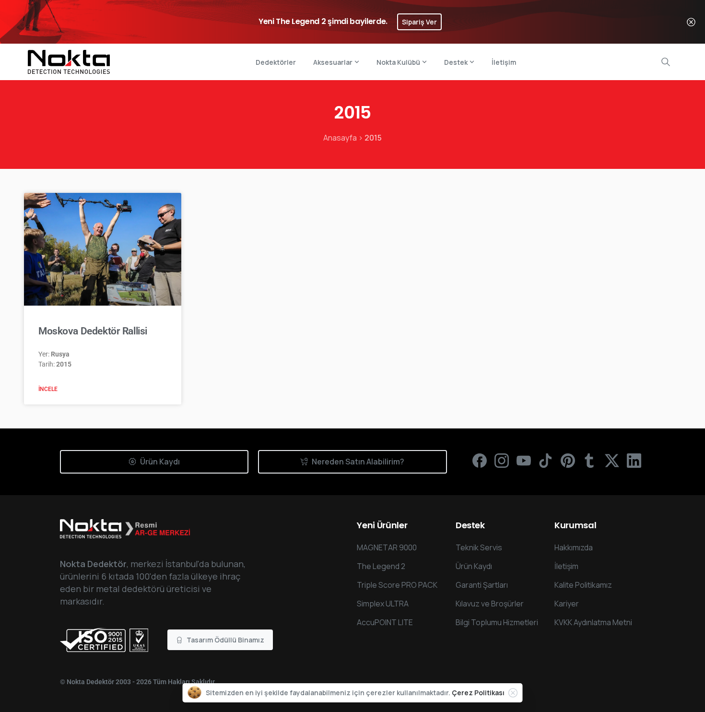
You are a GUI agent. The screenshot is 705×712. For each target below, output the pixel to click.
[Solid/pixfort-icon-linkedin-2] (634, 460)
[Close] (691, 22)
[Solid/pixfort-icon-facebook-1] (480, 460)
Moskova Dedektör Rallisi (92, 331)
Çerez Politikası (478, 692)
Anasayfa (340, 137)
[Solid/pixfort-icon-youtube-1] (524, 460)
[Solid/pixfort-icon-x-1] (612, 460)
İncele (48, 389)
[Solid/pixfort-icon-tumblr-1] (590, 460)
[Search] (665, 62)
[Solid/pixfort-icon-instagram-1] (502, 460)
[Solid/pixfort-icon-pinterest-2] (568, 460)
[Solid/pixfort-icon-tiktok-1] (546, 460)
